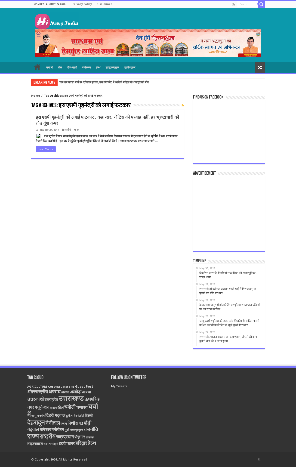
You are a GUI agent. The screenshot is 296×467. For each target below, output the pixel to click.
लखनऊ (90, 437)
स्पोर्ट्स (54, 443)
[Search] (261, 4)
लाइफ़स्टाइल (112, 67)
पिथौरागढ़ (75, 423)
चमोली (70, 407)
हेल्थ (98, 67)
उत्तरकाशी (35, 399)
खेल (60, 67)
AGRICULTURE (37, 386)
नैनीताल (53, 423)
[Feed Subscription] (182, 105)
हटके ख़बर (130, 67)
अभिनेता (65, 392)
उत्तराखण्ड (71, 398)
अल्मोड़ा (75, 391)
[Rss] (233, 4)
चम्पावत (81, 407)
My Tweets (119, 386)
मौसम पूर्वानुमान (76, 430)
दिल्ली (89, 416)
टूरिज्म (69, 416)
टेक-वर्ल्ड (72, 67)
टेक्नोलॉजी (79, 416)
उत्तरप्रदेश (51, 399)
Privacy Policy (82, 4)
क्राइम (53, 407)
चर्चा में (49, 67)
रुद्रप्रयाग (65, 436)
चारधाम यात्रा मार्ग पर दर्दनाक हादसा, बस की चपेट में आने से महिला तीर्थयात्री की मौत (104, 82)
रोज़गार (79, 436)
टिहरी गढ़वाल (55, 415)
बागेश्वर (45, 429)
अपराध (54, 391)
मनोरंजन (86, 67)
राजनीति (90, 429)
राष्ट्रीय (48, 436)
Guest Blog (67, 386)
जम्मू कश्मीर (38, 416)
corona (54, 386)
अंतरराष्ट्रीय (37, 391)
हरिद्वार (81, 443)
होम (37, 67)
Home (35, 95)
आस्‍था (86, 392)
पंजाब (64, 423)
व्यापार (47, 443)
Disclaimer (104, 4)
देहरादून (36, 422)
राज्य (33, 436)
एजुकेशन (42, 407)
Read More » (46, 149)
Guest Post (84, 386)
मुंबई (67, 430)
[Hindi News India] (57, 20)
